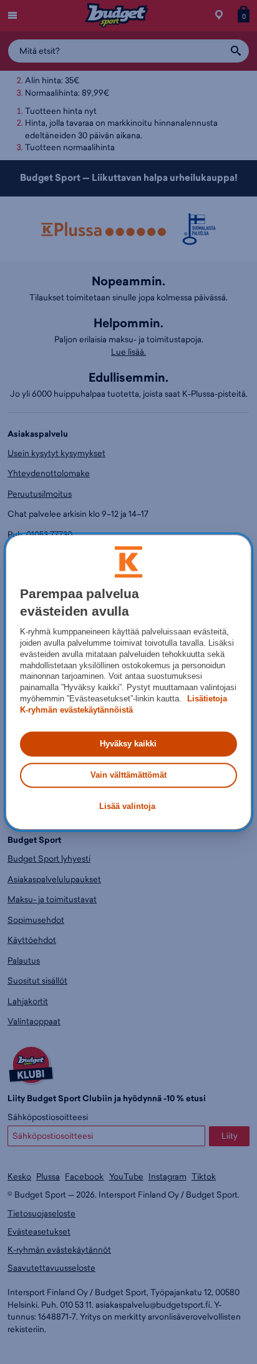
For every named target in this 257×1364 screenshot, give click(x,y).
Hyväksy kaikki (128, 743)
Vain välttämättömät (128, 775)
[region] (128, 682)
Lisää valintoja (127, 807)
